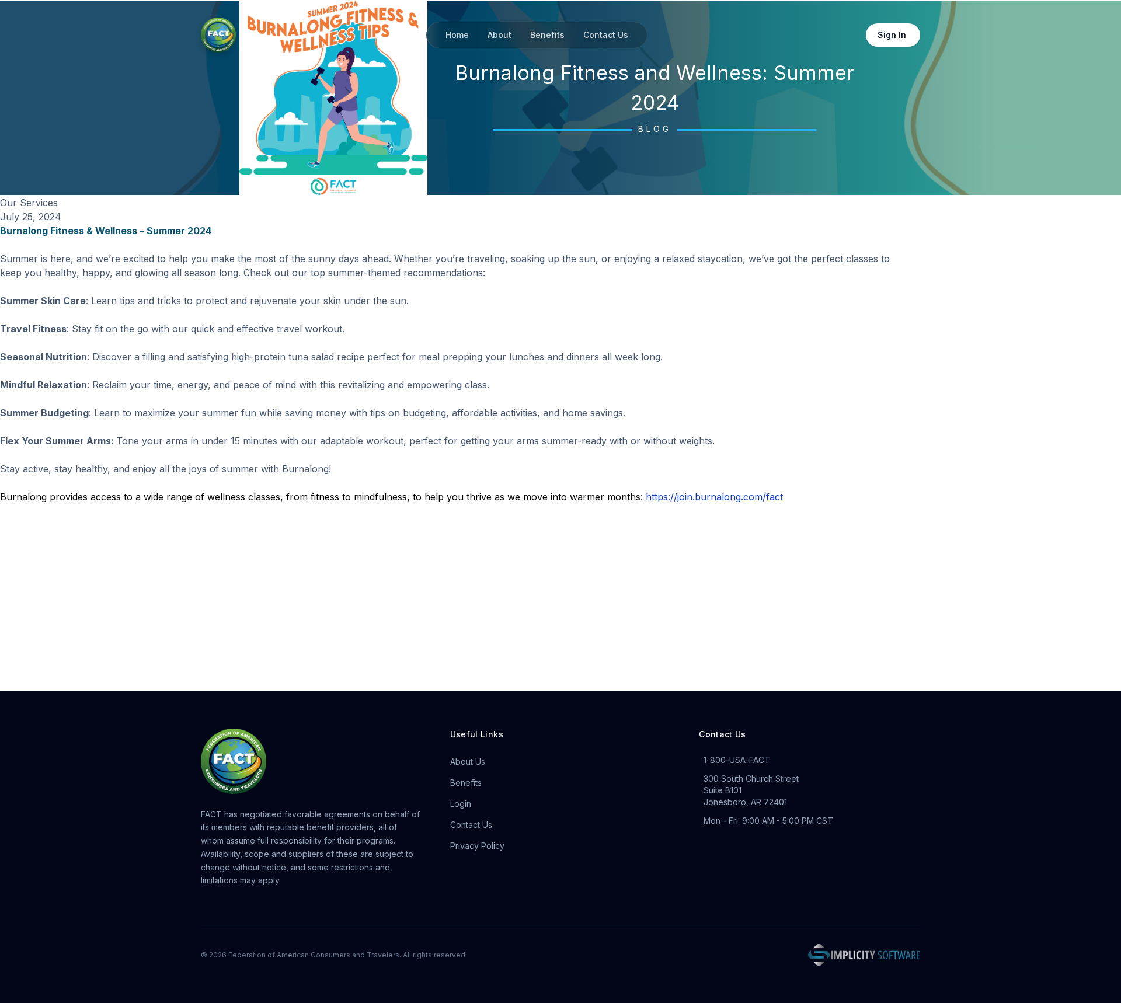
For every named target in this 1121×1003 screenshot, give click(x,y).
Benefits (547, 35)
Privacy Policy (477, 846)
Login (460, 804)
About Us (467, 762)
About (499, 35)
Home (457, 35)
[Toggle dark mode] (848, 35)
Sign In (892, 35)
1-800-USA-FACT (737, 760)
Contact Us (605, 35)
